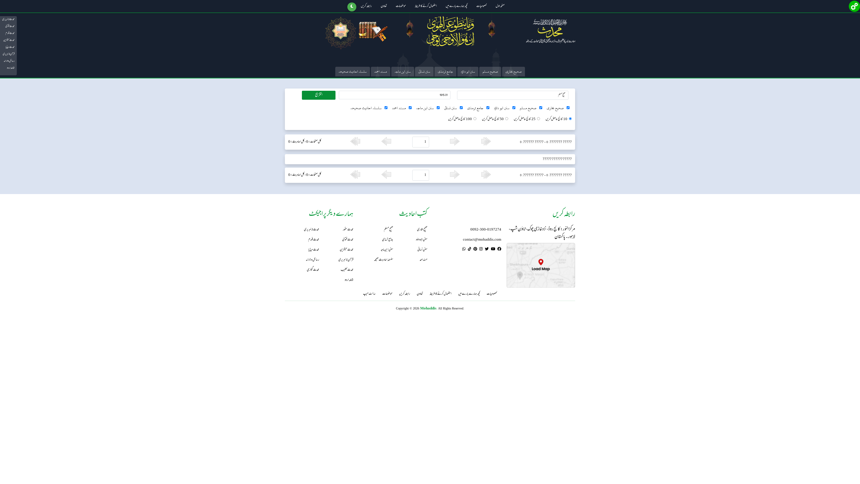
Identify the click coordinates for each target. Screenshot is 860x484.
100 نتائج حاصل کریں (460, 119)
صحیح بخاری (513, 71)
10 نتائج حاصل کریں (556, 119)
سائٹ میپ (369, 294)
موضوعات (401, 6)
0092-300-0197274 (485, 230)
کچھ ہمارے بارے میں (456, 6)
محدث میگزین (9, 40)
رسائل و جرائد (9, 61)
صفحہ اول (500, 6)
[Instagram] (481, 249)
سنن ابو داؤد (468, 71)
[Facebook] (499, 249)
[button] (351, 6)
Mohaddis (428, 308)
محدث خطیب (347, 270)
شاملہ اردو (11, 68)
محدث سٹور (348, 230)
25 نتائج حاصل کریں (524, 119)
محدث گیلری (313, 270)
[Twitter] (487, 249)
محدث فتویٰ (10, 26)
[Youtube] (493, 249)
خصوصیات (481, 6)
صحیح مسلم (490, 71)
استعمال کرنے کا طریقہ (426, 6)
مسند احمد (380, 71)
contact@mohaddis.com (482, 240)
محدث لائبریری (8, 19)
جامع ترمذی (445, 71)
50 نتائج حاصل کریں (493, 119)
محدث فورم (10, 33)
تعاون (384, 6)
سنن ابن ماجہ (403, 71)
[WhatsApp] (464, 249)
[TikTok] (469, 249)
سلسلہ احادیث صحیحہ (353, 71)
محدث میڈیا (10, 47)
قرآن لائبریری (9, 54)
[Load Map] (541, 265)
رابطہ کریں (366, 6)
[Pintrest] (475, 249)
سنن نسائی (424, 71)
